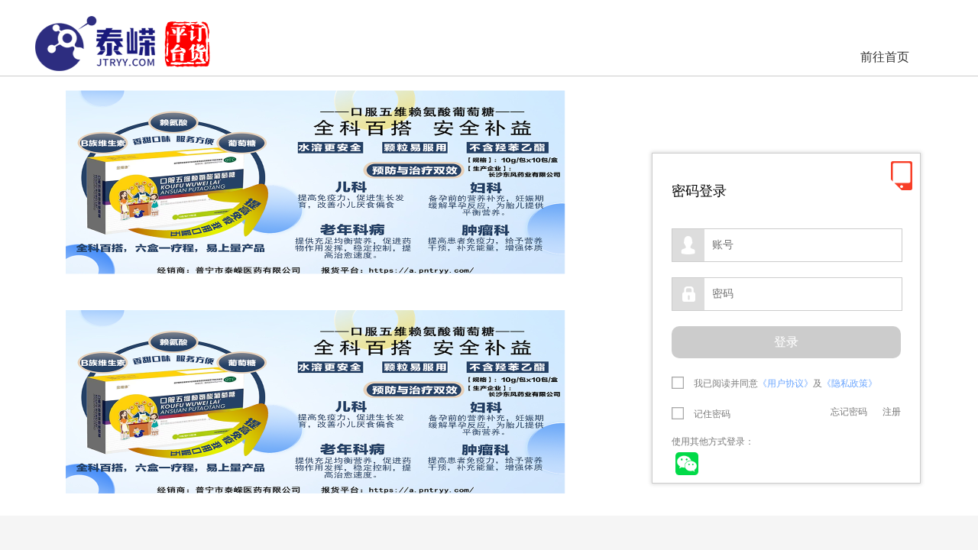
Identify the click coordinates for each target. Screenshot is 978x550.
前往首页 (884, 56)
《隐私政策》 (849, 383)
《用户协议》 (785, 383)
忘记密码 (849, 411)
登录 (786, 341)
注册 (891, 411)
